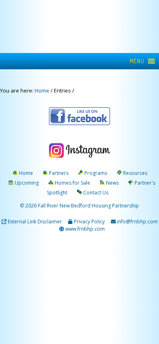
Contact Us (95, 192)
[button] (137, 61)
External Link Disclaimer (35, 221)
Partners (58, 173)
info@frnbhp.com (137, 221)
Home (26, 173)
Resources (135, 173)
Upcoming (27, 182)
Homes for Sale (72, 182)
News (112, 182)
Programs (95, 173)
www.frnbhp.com (84, 228)
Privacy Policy (89, 221)
